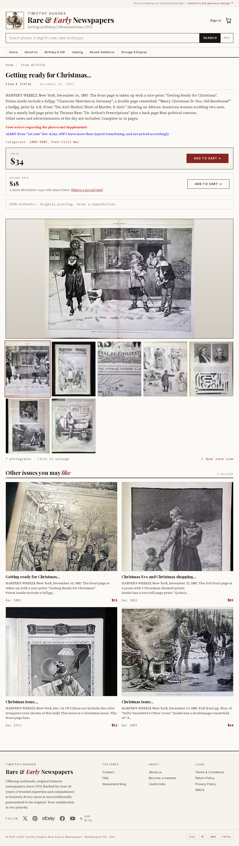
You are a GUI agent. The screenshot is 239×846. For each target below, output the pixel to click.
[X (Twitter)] (25, 818)
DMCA (199, 790)
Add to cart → (207, 158)
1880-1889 (38, 142)
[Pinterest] (35, 818)
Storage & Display (134, 52)
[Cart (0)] (228, 20)
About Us (31, 52)
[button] (119, 279)
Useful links (157, 784)
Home (13, 52)
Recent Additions (102, 52)
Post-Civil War (65, 142)
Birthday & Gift (55, 52)
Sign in (215, 20)
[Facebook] (62, 818)
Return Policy (204, 778)
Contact (108, 772)
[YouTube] (73, 818)
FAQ (105, 778)
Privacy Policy (205, 784)
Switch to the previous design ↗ (210, 3)
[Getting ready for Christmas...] (28, 369)
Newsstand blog (114, 784)
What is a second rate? (87, 190)
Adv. (227, 37)
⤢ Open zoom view (217, 459)
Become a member (162, 778)
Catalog (77, 52)
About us (155, 772)
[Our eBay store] (48, 818)
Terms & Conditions (209, 772)
